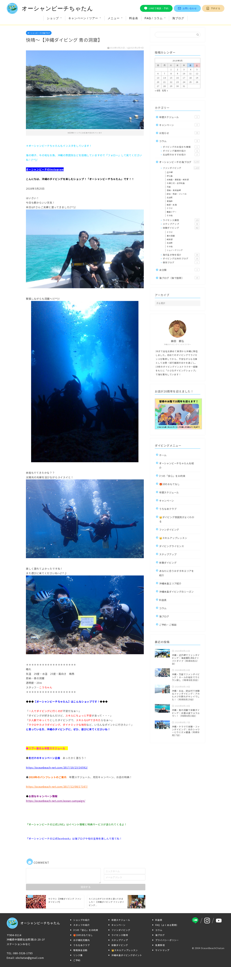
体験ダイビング (180, 227)
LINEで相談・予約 (158, 8)
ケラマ (170, 208)
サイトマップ (162, 961)
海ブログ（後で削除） (178, 278)
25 (190, 82)
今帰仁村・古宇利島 (176, 183)
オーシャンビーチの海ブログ (39, 33)
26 (197, 82)
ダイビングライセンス (171, 546)
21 (164, 82)
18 (190, 77)
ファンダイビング (181, 167)
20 (158, 82)
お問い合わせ (190, 8)
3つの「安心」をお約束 (172, 476)
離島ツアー (172, 211)
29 (171, 86)
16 (177, 77)
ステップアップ (180, 223)
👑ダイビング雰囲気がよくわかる (176, 519)
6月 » (165, 90)
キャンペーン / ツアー (83, 18)
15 (171, 77)
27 (158, 86)
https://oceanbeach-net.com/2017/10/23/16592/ (57, 767)
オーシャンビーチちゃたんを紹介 (176, 465)
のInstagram (55, 169)
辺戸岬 (170, 172)
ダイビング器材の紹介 (180, 150)
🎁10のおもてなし (169, 484)
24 (184, 82)
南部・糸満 (172, 204)
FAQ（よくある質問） (167, 936)
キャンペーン (178, 125)
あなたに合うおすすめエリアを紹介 (176, 573)
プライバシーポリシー (167, 951)
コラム (178, 141)
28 (164, 86)
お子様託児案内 (81, 951)
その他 (170, 215)
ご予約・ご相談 (168, 624)
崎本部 (170, 239)
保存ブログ (180, 262)
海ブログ (178, 18)
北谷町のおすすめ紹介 (180, 154)
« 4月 (157, 90)
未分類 (178, 270)
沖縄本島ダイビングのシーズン (176, 591)
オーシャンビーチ (36, 169)
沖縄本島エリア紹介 (170, 583)
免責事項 (160, 956)
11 (190, 73)
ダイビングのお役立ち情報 (180, 146)
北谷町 (170, 197)
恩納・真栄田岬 (174, 190)
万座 (169, 186)
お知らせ (178, 133)
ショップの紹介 (81, 931)
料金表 (133, 18)
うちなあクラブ (168, 508)
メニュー (114, 18)
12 (197, 73)
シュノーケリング (175, 250)
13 (158, 77)
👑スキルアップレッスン (173, 538)
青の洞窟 (171, 235)
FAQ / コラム (154, 18)
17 (184, 77)
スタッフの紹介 (81, 936)
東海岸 (170, 201)
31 (184, 86)
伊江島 (170, 176)
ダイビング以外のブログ (180, 258)
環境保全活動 (80, 961)
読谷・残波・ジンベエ (177, 193)
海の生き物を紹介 (180, 254)
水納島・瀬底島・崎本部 (178, 179)
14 (164, 77)
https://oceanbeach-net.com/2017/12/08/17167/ (57, 786)
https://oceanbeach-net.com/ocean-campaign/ (55, 801)
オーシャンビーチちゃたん (57, 8)
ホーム (163, 455)
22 (171, 82)
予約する (215, 8)
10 (184, 73)
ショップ (53, 18)
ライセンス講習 (180, 220)
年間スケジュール (178, 117)
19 (197, 77)
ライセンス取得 (119, 946)
